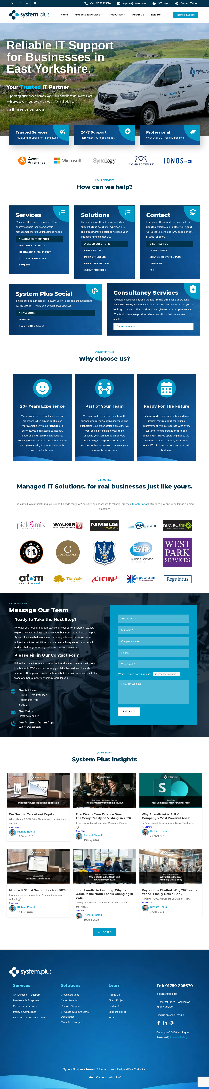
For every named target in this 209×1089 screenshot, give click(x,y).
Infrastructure (95, 257)
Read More (14, 827)
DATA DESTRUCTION (97, 263)
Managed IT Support (35, 239)
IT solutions (139, 504)
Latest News (158, 250)
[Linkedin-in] (165, 1023)
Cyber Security (94, 250)
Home (64, 14)
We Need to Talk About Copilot (32, 814)
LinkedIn (24, 319)
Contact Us (160, 244)
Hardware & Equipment (35, 252)
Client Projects (95, 270)
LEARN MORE (127, 326)
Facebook (28, 313)
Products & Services (87, 14)
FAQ (152, 270)
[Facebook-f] (20, 3)
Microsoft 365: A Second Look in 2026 (37, 890)
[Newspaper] (27, 3)
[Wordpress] (171, 1023)
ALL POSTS (104, 932)
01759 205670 (30, 110)
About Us (138, 14)
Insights (156, 14)
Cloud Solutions (98, 244)
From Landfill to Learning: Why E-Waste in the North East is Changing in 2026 (104, 893)
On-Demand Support (33, 245)
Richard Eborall (26, 831)
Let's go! (129, 711)
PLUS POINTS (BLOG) (31, 326)
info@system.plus (166, 993)
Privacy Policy (178, 1037)
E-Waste (24, 265)
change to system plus (165, 257)
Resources (116, 14)
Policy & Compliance (32, 258)
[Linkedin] (35, 3)
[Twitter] (12, 3)
